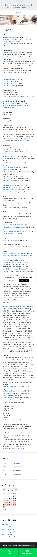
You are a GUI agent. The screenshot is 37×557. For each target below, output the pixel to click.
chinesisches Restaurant (10, 185)
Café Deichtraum (8, 149)
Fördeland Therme (8, 83)
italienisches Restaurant (10, 189)
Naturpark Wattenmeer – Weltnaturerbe (14, 253)
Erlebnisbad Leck (8, 79)
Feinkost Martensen (9, 402)
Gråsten (5, 43)
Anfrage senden (17, 474)
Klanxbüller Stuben (8, 152)
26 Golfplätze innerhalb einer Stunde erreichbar (18, 306)
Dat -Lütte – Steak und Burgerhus (13, 163)
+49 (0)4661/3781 (17, 463)
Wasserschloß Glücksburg (11, 37)
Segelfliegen (6, 293)
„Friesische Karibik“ (8, 85)
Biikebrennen (7, 52)
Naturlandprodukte (8, 395)
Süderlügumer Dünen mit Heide (12, 262)
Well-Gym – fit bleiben (9, 247)
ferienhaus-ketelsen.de (8, 527)
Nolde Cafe (6, 176)
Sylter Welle (6, 81)
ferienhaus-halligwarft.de (8, 537)
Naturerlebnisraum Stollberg (11, 260)
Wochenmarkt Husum (9, 391)
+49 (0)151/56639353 (19, 467)
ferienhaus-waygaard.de (8, 532)
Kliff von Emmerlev (8, 207)
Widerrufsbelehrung (8, 545)
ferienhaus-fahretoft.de (8, 529)
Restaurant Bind (7, 178)
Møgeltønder (6, 39)
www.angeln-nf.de (18, 448)
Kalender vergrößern (7, 510)
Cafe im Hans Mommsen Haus (12, 167)
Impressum (18, 545)
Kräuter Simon (7, 393)
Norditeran (6, 169)
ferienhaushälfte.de (7, 534)
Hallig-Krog (6, 172)
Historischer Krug (8, 192)
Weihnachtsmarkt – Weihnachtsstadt (14, 61)
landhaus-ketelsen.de (8, 524)
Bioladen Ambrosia (8, 400)
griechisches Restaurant (10, 187)
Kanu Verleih (30, 289)
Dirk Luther (6, 180)
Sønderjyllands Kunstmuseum (12, 231)
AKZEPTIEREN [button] (24, 280)
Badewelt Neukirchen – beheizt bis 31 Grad (16, 97)
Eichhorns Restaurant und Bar (12, 158)
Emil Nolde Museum (9, 234)
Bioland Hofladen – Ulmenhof (12, 397)
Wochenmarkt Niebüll (9, 386)
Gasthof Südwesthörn (9, 154)
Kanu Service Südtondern (21, 140)
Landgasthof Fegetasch (10, 156)
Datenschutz (25, 545)
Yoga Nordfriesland (8, 240)
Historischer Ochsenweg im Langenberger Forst (17, 255)
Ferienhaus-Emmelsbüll (18, 5)
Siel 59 (5, 147)
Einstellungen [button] (13, 280)
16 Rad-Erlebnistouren (9, 103)
